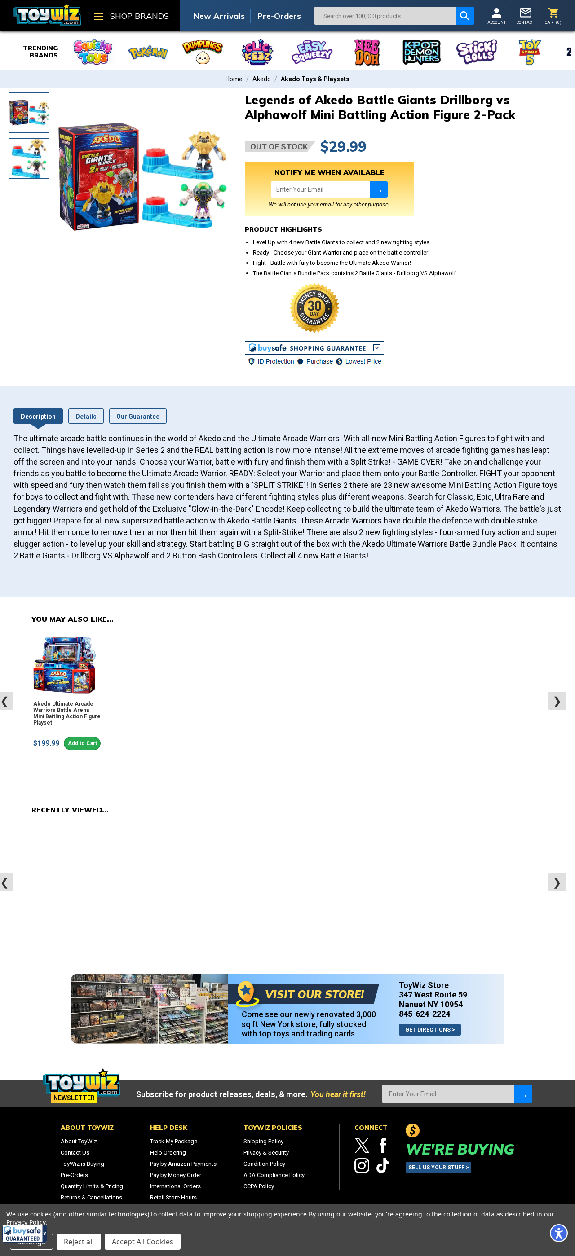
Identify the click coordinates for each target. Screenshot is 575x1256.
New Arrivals (219, 16)
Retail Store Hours (173, 1197)
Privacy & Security (266, 1152)
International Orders (175, 1186)
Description (38, 416)
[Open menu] (98, 17)
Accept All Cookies (142, 1242)
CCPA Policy (258, 1186)
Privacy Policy (25, 1222)
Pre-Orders (279, 16)
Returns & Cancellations (91, 1197)
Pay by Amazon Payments (183, 1163)
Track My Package (173, 1141)
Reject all (79, 1242)
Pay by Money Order (175, 1175)
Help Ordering (168, 1152)
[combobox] (385, 16)
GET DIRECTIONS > (430, 1030)
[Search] (465, 16)
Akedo (261, 79)
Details (86, 416)
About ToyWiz (79, 1141)
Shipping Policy (263, 1141)
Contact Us (75, 1152)
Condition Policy (264, 1163)
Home (234, 79)
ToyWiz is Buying (82, 1163)
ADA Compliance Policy (274, 1175)
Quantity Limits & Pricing (92, 1186)
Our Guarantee (137, 416)
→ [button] (379, 189)
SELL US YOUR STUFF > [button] (438, 1167)
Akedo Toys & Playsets (315, 79)
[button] (24, 1234)
